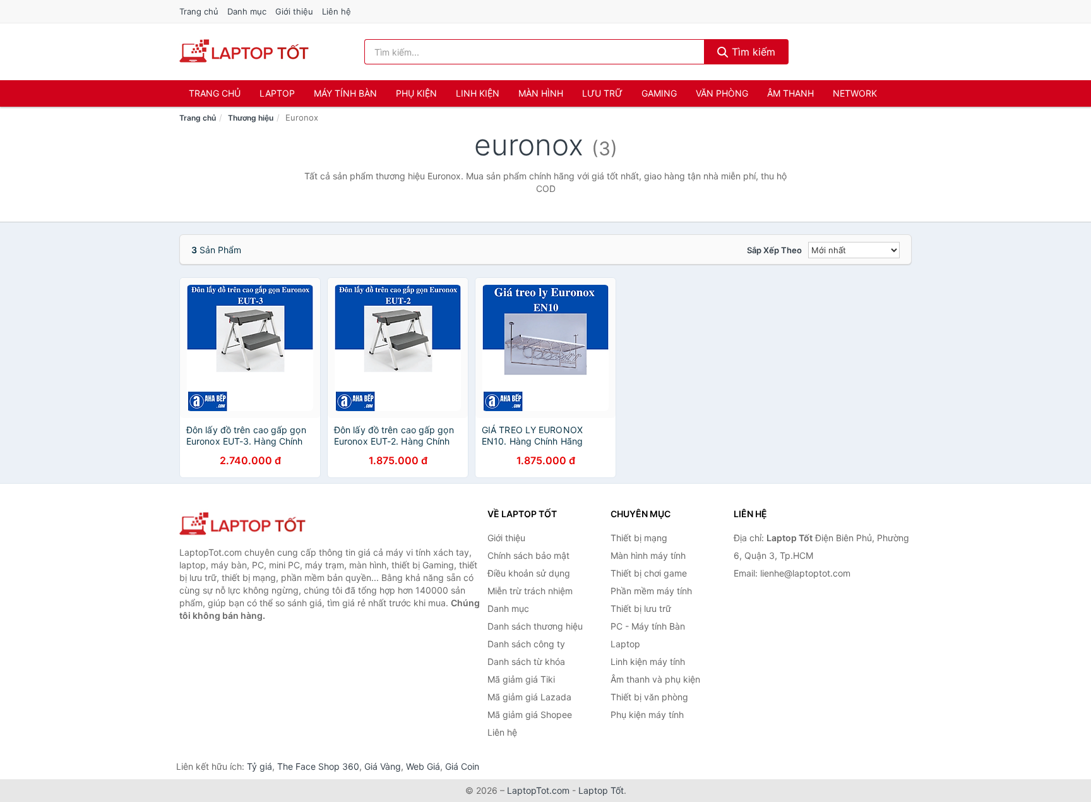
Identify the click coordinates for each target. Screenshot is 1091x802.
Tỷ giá (259, 766)
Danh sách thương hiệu (535, 626)
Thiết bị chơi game (649, 573)
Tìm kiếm (752, 51)
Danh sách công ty (526, 643)
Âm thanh (790, 93)
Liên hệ (336, 11)
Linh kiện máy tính (648, 661)
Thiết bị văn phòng (649, 696)
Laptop (277, 93)
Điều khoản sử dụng (528, 573)
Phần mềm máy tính (651, 590)
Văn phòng (722, 93)
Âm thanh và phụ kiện (655, 679)
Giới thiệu (294, 11)
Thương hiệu (250, 118)
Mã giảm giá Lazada (529, 696)
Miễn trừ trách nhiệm (530, 590)
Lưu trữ (602, 93)
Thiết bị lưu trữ (641, 608)
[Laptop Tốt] (242, 524)
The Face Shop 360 (318, 766)
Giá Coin (462, 766)
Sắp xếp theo (774, 250)
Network (855, 93)
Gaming (659, 93)
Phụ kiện (416, 93)
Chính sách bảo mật (528, 555)
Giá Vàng (382, 766)
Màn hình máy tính (648, 555)
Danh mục (246, 11)
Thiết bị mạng (639, 537)
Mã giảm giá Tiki (521, 679)
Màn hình (540, 93)
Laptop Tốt (601, 790)
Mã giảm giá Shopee (529, 714)
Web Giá (423, 766)
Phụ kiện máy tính (647, 714)
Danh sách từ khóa (526, 661)
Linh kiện (477, 93)
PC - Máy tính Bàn (648, 626)
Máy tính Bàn (345, 93)
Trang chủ (198, 11)
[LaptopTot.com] (244, 52)
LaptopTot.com (538, 790)
